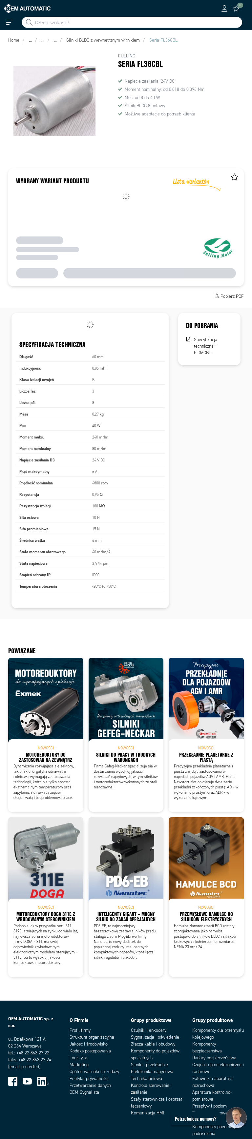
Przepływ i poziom (209, 1106)
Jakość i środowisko (89, 1044)
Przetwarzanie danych (90, 1085)
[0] (236, 8)
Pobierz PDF (232, 296)
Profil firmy (80, 1030)
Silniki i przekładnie (149, 1065)
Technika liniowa (146, 1078)
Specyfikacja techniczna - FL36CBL (205, 346)
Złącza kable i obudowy (153, 1044)
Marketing (79, 1065)
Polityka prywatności (89, 1078)
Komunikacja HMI (147, 1113)
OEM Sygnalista (84, 1092)
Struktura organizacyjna (92, 1037)
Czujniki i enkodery (148, 1030)
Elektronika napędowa (152, 1071)
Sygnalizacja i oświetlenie (155, 1037)
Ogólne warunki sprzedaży (94, 1071)
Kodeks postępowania (90, 1051)
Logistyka (78, 1058)
